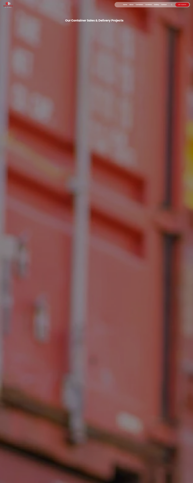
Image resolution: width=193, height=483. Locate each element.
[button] (171, 4)
